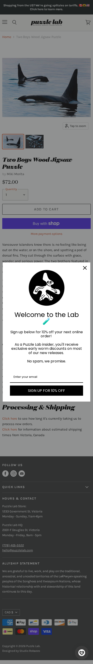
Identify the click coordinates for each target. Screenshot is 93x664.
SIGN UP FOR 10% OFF (46, 390)
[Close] (84, 267)
